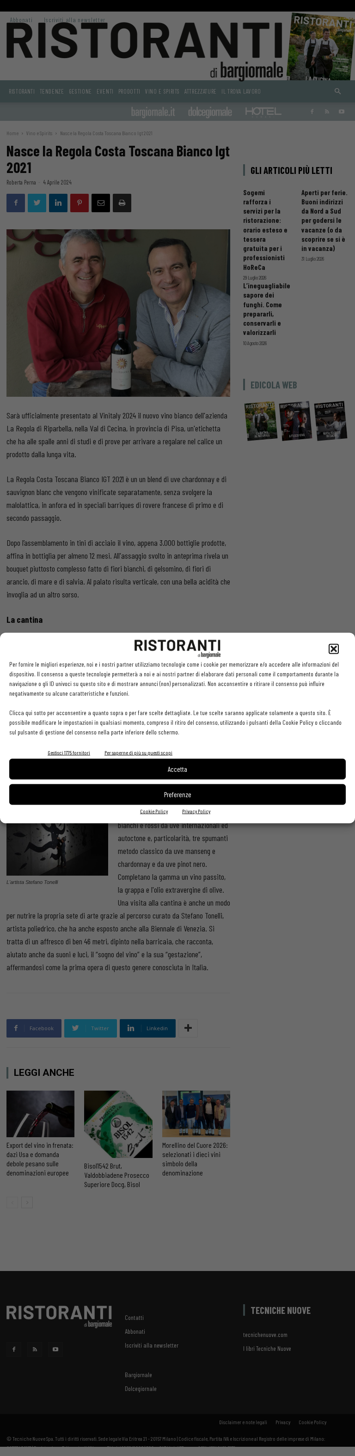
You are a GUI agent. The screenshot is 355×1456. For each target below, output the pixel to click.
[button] (333, 648)
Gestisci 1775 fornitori (69, 752)
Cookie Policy (154, 810)
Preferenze (177, 794)
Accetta (177, 769)
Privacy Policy (196, 810)
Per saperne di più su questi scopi (138, 752)
